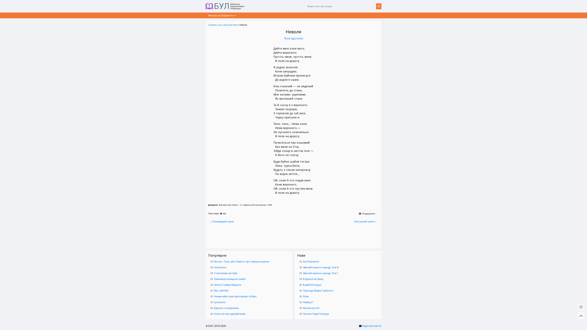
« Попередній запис (222, 221)
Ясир (306, 296)
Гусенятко (220, 302)
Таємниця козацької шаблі (230, 279)
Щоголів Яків (230, 24)
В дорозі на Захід (313, 279)
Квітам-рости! (311, 308)
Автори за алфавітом (220, 15)
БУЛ (221, 6)
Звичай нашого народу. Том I (320, 273)
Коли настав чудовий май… (230, 313)
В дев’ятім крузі (312, 284)
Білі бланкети (311, 261)
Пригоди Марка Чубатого (318, 290)
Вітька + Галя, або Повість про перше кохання (241, 261)
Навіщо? (308, 302)
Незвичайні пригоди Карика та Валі (235, 296)
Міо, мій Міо (221, 290)
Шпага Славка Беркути (227, 284)
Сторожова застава (225, 273)
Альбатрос (220, 267)
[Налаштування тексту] (581, 307)
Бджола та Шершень (226, 308)
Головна (212, 24)
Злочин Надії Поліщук (316, 313)
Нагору (581, 315)
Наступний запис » (365, 221)
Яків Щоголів (293, 38)
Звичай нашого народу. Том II (320, 267)
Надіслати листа (371, 326)
